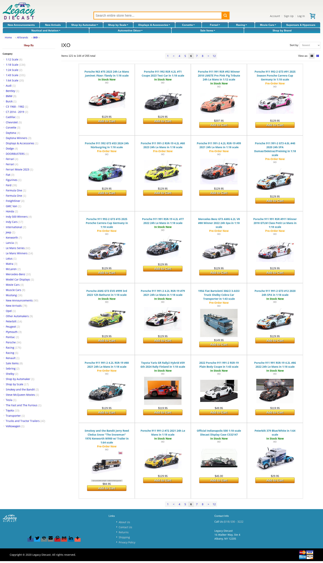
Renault (11, 358)
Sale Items (206, 30)
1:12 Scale (12, 59)
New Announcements (21, 24)
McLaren (11, 269)
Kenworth (12, 237)
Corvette (187, 24)
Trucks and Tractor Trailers (23, 421)
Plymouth (12, 332)
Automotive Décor (129, 30)
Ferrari (214, 24)
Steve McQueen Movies (20, 394)
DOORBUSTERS (15, 153)
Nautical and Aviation (45, 30)
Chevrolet (12, 122)
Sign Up (289, 16)
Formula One (14, 190)
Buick (9, 101)
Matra (9, 264)
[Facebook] (30, 540)
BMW (9, 96)
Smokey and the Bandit (20, 389)
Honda (10, 211)
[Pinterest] (57, 540)
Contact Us (125, 527)
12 (214, 56)
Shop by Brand (282, 30)
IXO (35, 37)
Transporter (13, 415)
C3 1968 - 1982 (15, 106)
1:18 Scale (12, 64)
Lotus (9, 258)
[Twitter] (37, 540)
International (14, 227)
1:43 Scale (12, 75)
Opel (9, 311)
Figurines (11, 180)
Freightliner (13, 201)
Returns (124, 532)
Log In (301, 16)
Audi (9, 85)
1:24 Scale (12, 70)
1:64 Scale (12, 80)
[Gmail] (64, 540)
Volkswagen (13, 426)
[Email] (51, 540)
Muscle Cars (13, 290)
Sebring (11, 368)
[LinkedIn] (71, 540)
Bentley (10, 91)
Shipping (124, 537)
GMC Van (11, 206)
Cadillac (11, 117)
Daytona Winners (16, 138)
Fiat (8, 174)
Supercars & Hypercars (300, 24)
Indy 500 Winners (17, 216)
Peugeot (11, 326)
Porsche (11, 342)
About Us (124, 522)
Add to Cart (106, 121)
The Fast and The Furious (21, 405)
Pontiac (10, 337)
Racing (240, 24)
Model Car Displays (18, 279)
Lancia (10, 243)
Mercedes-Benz (15, 274)
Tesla (9, 400)
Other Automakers (17, 316)
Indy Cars (12, 222)
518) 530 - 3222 (233, 521)
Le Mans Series (15, 248)
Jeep (8, 232)
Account (275, 16)
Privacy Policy (127, 542)
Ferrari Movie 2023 (17, 169)
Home (8, 37)
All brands (22, 37)
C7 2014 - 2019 (15, 112)
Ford (8, 185)
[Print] (44, 540)
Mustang (11, 295)
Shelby (10, 374)
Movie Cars (267, 24)
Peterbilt (11, 321)
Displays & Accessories (153, 24)
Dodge (10, 148)
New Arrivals (53, 24)
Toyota (10, 410)
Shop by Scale (117, 24)
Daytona (11, 133)
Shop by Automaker (83, 24)
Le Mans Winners (16, 253)
